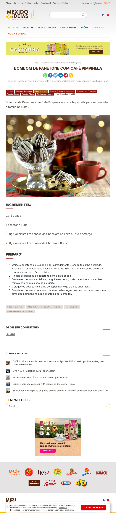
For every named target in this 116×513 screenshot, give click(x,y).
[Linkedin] (60, 75)
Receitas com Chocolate (86, 91)
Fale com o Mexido (60, 3)
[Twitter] (55, 75)
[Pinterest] (65, 75)
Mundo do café (47, 27)
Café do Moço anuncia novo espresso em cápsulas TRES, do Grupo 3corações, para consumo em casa (59, 363)
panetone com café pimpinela (20, 311)
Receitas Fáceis (28, 94)
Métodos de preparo (24, 91)
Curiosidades (68, 27)
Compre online (17, 33)
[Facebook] (50, 75)
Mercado (98, 27)
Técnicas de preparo (45, 94)
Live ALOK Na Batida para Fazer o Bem (34, 370)
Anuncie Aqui (46, 3)
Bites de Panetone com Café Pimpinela (44, 307)
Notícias (13, 27)
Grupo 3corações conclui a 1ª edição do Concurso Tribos (44, 384)
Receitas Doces (13, 94)
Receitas (28, 27)
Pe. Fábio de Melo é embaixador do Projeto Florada (40, 377)
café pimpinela (72, 307)
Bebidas (10, 91)
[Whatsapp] (45, 75)
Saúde (84, 27)
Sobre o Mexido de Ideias (28, 3)
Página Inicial (11, 3)
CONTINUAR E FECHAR (93, 507)
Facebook (10, 334)
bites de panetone (15, 307)
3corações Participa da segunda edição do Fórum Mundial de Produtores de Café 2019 (60, 390)
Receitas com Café (66, 91)
